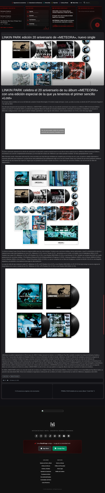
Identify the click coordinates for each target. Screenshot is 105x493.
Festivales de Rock (45, 474)
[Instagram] (41, 436)
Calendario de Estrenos (35, 2)
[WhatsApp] (45, 436)
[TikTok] (50, 436)
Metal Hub (75, 2)
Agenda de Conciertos (46, 471)
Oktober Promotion (14, 376)
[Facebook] (36, 436)
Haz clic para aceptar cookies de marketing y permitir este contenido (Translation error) (52, 131)
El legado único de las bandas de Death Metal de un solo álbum (62, 16)
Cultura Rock (64, 2)
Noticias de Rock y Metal (20, 34)
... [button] (80, 2)
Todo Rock (30, 34)
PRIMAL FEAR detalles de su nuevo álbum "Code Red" (77, 391)
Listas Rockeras (46, 482)
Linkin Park (5, 376)
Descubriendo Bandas (46, 477)
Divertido (47, 2)
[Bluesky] (64, 436)
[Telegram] (68, 436)
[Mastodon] (59, 436)
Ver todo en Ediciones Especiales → (63, 27)
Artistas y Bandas (46, 468)
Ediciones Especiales (7, 34)
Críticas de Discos (46, 465)
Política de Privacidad (60, 465)
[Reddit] (55, 436)
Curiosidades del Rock (46, 479)
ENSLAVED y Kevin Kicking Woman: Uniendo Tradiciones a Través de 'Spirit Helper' (62, 11)
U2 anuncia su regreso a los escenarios (27, 391)
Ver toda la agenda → (7, 27)
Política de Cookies (59, 471)
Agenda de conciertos (20, 2)
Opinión (55, 2)
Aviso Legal (60, 468)
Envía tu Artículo (60, 463)
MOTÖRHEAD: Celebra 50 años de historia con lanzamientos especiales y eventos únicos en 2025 (63, 21)
